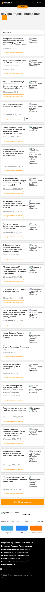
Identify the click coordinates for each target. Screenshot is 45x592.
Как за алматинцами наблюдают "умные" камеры (12, 367)
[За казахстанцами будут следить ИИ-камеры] (35, 107)
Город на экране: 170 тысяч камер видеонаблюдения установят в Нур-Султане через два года (15, 313)
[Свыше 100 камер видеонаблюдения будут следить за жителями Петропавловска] (35, 431)
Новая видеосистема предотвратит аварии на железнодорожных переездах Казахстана (14, 130)
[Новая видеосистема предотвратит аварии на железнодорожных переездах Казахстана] (35, 128)
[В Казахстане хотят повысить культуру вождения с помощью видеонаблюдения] (35, 247)
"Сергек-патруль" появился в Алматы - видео (15, 290)
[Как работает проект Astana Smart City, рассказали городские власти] (35, 63)
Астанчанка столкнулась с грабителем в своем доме (14, 409)
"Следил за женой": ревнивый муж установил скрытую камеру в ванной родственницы (14, 270)
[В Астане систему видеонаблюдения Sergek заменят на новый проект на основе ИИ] (35, 182)
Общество (29, 521)
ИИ (27, 119)
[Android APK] (6, 569)
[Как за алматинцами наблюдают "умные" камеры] (35, 367)
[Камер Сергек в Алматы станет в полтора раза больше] (35, 337)
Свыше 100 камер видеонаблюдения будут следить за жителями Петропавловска (14, 432)
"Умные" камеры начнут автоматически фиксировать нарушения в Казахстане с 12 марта (15, 85)
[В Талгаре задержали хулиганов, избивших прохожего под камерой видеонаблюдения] (35, 389)
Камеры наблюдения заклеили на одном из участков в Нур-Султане (13, 453)
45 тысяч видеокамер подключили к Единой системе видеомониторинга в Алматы (15, 204)
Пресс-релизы (25, 546)
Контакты (5, 546)
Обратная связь (8, 564)
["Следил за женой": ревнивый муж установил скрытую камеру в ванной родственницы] (35, 269)
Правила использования (22, 543)
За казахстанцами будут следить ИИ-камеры (13, 105)
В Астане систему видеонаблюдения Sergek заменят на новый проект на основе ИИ (14, 182)
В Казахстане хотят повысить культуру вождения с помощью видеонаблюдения (12, 248)
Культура (39, 521)
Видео (19, 521)
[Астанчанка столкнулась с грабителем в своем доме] (35, 409)
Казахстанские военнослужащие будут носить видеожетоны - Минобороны (13, 152)
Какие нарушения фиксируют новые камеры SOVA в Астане (14, 226)
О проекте (5, 543)
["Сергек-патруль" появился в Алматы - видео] (35, 291)
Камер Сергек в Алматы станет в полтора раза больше (13, 335)
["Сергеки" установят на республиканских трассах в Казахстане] (35, 481)
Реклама (14, 546)
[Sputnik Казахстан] (7, 4)
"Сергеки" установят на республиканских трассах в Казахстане (15, 479)
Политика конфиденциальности (15, 549)
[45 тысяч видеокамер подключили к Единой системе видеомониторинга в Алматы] (35, 204)
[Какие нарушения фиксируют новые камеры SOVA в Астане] (35, 226)
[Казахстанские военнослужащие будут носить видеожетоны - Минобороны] (35, 156)
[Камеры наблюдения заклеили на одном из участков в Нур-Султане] (35, 456)
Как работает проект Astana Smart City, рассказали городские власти (15, 63)
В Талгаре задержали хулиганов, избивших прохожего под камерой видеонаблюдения (13, 389)
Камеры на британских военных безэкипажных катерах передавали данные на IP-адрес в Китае (15, 42)
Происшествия (7, 521)
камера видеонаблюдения (20, 13)
